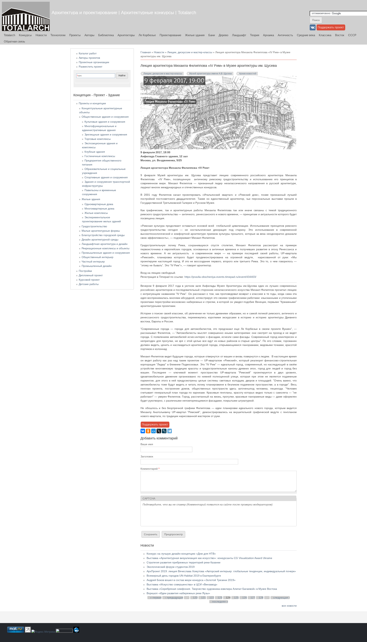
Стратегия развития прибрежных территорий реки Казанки (183, 562)
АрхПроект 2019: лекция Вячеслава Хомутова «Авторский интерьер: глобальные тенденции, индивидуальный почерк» (221, 571)
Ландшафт (239, 35)
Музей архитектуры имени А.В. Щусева (210, 73)
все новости (289, 605)
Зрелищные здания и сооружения (105, 134)
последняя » (220, 601)
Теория (254, 35)
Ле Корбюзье (147, 35)
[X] (159, 431)
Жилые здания (195, 35)
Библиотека (106, 35)
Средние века (306, 35)
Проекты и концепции (92, 103)
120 (195, 597)
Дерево (223, 35)
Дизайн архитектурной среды (100, 239)
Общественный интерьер (97, 257)
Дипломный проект (91, 275)
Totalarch (9, 35)
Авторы (89, 35)
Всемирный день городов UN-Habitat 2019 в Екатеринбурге (184, 575)
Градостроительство (94, 226)
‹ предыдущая (174, 597)
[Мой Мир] (153, 431)
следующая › (281, 597)
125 (236, 597)
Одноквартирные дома (98, 204)
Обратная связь (14, 41)
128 (261, 597)
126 (244, 597)
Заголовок (146, 456)
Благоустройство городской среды (103, 235)
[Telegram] (169, 431)
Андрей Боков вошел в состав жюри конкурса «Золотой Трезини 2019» (191, 580)
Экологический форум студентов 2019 (171, 566)
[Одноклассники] (148, 431)
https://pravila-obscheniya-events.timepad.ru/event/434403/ (220, 276)
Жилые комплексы (96, 212)
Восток (339, 35)
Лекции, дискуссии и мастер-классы (189, 52)
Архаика (268, 35)
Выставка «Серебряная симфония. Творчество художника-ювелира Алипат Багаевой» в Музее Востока (212, 588)
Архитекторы (126, 35)
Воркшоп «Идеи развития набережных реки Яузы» (178, 593)
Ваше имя (146, 444)
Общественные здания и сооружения (105, 116)
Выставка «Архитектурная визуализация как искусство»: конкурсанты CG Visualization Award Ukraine (209, 558)
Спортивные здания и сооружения (106, 177)
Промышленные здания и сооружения (106, 252)
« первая (156, 597)
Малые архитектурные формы (101, 230)
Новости (41, 35)
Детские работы (89, 284)
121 (203, 597)
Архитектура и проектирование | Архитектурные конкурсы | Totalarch (124, 13)
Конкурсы (25, 35)
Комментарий (149, 468)
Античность (285, 35)
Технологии (57, 35)
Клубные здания (94, 151)
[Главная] (26, 16)
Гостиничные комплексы (99, 156)
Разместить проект (90, 66)
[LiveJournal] (164, 431)
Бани (211, 35)
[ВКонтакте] (142, 431)
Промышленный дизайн (97, 265)
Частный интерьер (93, 261)
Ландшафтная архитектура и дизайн (104, 243)
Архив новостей (247, 73)
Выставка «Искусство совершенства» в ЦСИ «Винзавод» (182, 584)
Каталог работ (88, 53)
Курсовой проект (89, 279)
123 (220, 597)
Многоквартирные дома (99, 208)
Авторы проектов (89, 57)
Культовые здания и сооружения (104, 121)
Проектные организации (94, 62)
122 (211, 597)
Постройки (85, 270)
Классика (325, 35)
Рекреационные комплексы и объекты (105, 248)
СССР (352, 35)
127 (253, 597)
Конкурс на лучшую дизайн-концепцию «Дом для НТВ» (181, 553)
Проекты (75, 35)
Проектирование (170, 35)
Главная (145, 52)
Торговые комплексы (97, 138)
